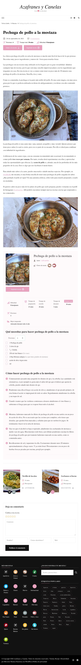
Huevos (45, 609)
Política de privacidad (40, 661)
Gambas (56, 606)
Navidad (73, 613)
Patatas (52, 617)
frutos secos (46, 606)
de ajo (13, 346)
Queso (60, 620)
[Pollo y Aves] (54, 265)
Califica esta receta (12, 512)
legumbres (73, 609)
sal (10, 363)
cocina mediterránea (65, 595)
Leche (64, 609)
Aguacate (45, 587)
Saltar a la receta (11, 48)
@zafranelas (18, 190)
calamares (60, 591)
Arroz (44, 591)
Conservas (45, 598)
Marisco (45, 613)
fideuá (63, 602)
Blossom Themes (10, 661)
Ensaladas (73, 598)
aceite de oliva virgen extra (18, 360)
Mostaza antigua (28, 357)
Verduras (45, 628)
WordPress (28, 661)
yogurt (54, 628)
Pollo (44, 620)
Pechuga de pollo (15, 343)
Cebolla (13, 349)
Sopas (67, 624)
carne (68, 591)
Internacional (54, 609)
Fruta (70, 602)
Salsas (53, 624)
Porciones (11, 338)
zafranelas (45, 260)
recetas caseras (70, 620)
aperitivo (63, 587)
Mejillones (54, 613)
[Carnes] (49, 265)
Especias (45, 602)
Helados (72, 606)
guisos (63, 606)
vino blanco (19, 353)
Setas (60, 624)
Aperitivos (73, 587)
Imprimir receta (31, 48)
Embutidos (63, 598)
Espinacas (54, 602)
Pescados (67, 617)
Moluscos (64, 613)
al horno (55, 587)
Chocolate (53, 595)
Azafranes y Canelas (40, 6)
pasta (44, 617)
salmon (45, 624)
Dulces (55, 598)
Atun (52, 591)
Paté (60, 617)
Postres (52, 620)
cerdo (44, 595)
